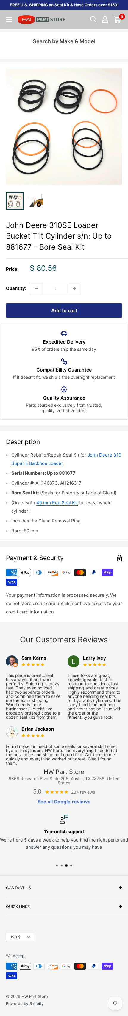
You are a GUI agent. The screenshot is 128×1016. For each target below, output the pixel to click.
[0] (117, 19)
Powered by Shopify (24, 1003)
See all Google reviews (64, 802)
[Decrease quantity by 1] (36, 288)
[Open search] (93, 19)
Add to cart (64, 310)
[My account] (105, 19)
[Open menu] (9, 19)
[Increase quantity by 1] (74, 288)
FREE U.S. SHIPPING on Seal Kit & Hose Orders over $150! (64, 4)
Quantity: (16, 288)
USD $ (15, 937)
